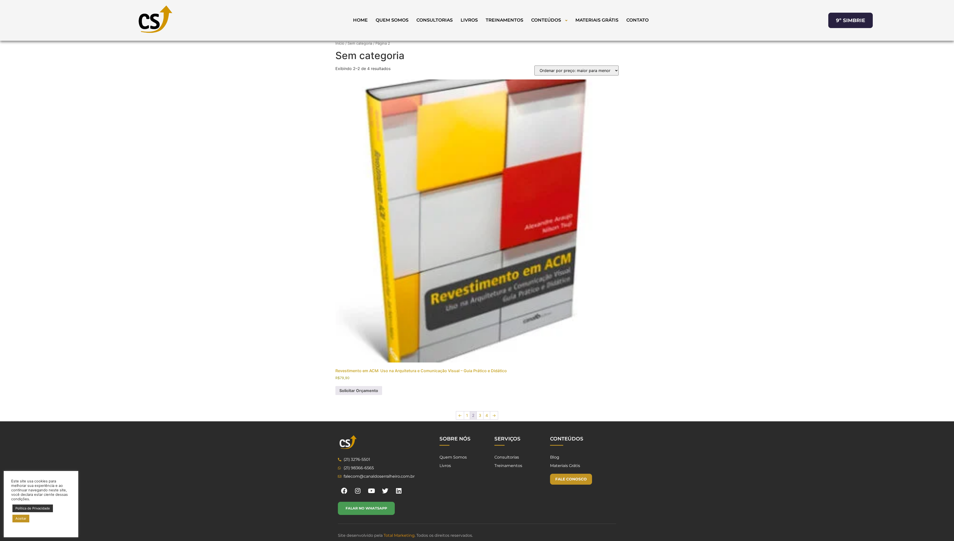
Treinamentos (504, 20)
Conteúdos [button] (546, 20)
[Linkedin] (399, 490)
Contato (637, 20)
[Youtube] (371, 490)
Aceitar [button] (20, 518)
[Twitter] (385, 490)
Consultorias (434, 20)
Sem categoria (360, 43)
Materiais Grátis (596, 20)
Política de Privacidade (32, 508)
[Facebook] (344, 490)
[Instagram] (358, 490)
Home (360, 20)
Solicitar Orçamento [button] (358, 390)
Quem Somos (392, 20)
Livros (469, 20)
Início (339, 43)
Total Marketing (399, 535)
